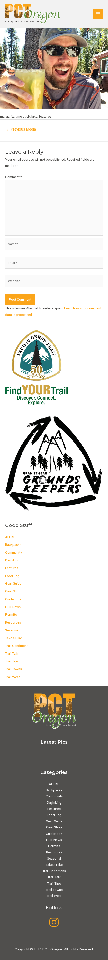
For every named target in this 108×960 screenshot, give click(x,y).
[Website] (54, 282)
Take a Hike (13, 638)
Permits (11, 614)
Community (13, 552)
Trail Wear (12, 677)
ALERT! (10, 537)
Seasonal (12, 630)
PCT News (13, 607)
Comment (13, 177)
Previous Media (21, 129)
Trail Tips (12, 661)
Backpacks (13, 544)
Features (11, 568)
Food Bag (12, 576)
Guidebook (13, 599)
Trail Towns (13, 669)
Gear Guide (13, 583)
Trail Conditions (16, 646)
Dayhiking (12, 560)
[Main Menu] (98, 14)
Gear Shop (13, 591)
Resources (13, 622)
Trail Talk (11, 653)
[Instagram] (54, 922)
